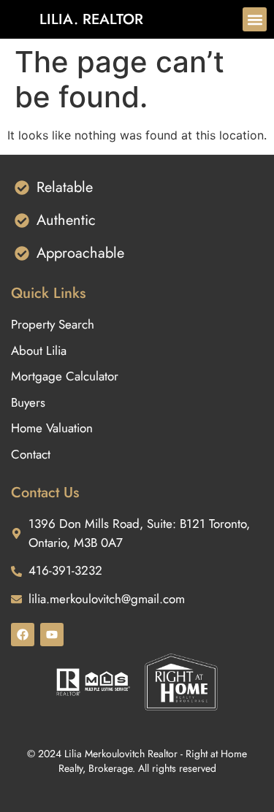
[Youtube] (52, 634)
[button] (255, 19)
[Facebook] (22, 634)
